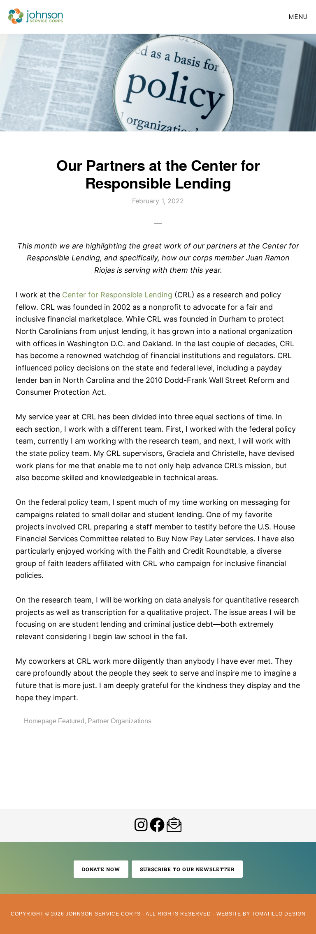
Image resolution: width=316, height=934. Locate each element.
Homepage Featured (54, 721)
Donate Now (101, 869)
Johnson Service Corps (35, 16)
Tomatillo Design (279, 914)
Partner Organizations (119, 721)
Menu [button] (298, 17)
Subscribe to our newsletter (187, 869)
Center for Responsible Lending (117, 294)
